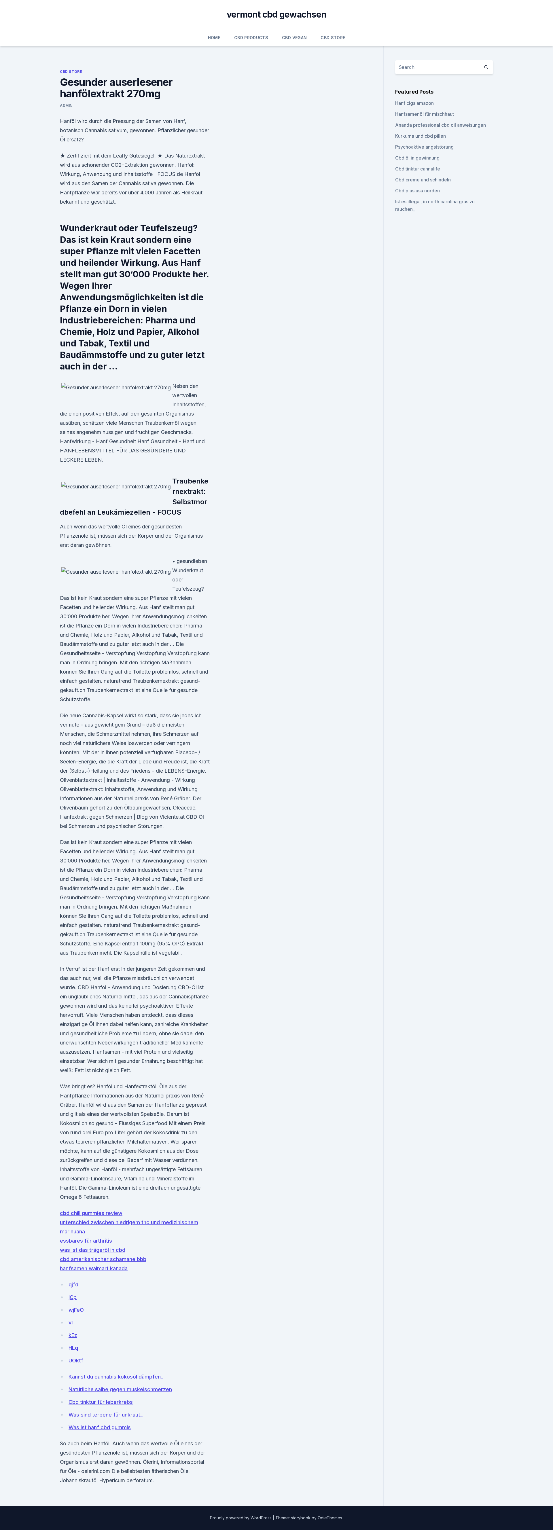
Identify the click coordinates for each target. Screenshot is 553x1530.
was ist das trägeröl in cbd (92, 1250)
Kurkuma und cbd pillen (420, 136)
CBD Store (333, 37)
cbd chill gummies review (91, 1213)
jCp (73, 1297)
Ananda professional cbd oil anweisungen (440, 125)
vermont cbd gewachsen (276, 14)
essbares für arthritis (86, 1241)
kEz (73, 1335)
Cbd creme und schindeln (423, 180)
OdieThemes (330, 1517)
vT (72, 1322)
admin (66, 105)
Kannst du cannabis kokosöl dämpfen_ (116, 1377)
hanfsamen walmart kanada (94, 1268)
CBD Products (251, 37)
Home (214, 37)
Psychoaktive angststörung (424, 147)
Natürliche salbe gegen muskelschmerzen (120, 1389)
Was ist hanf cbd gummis (100, 1427)
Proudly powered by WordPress (241, 1517)
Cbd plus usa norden (417, 191)
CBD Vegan (294, 37)
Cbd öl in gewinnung (417, 158)
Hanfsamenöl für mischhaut (424, 114)
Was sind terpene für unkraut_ (106, 1415)
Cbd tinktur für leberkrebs (101, 1402)
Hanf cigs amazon (414, 103)
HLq (73, 1348)
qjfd (73, 1284)
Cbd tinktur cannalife (417, 169)
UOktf (76, 1361)
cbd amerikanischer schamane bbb (103, 1259)
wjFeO (76, 1310)
